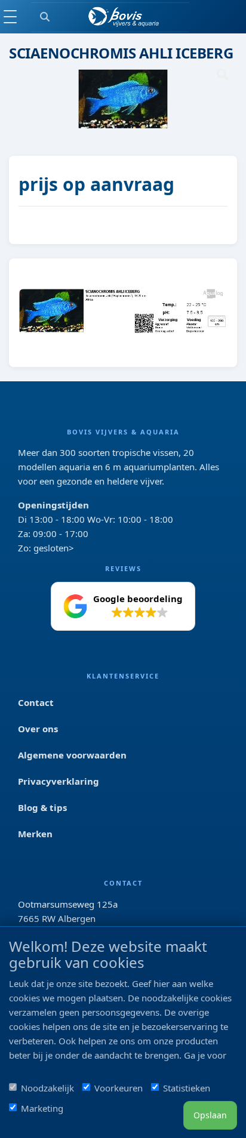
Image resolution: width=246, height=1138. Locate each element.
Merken (35, 834)
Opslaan (210, 1115)
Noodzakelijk (47, 1088)
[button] (123, 606)
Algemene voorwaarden (72, 755)
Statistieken (186, 1088)
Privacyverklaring (58, 781)
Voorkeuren (118, 1088)
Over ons (38, 729)
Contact (36, 702)
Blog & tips (42, 807)
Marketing (42, 1108)
